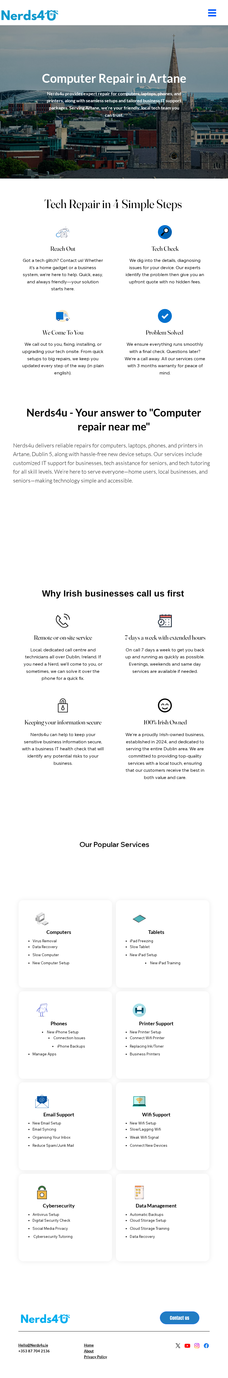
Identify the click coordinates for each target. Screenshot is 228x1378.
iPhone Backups (71, 1046)
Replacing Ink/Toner (147, 1046)
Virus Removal (45, 941)
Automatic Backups (146, 1214)
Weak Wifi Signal (145, 1137)
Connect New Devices (148, 1145)
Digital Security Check (51, 1220)
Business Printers (145, 1054)
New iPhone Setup (63, 1032)
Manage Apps (44, 1054)
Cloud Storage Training (149, 1228)
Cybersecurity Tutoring (53, 1236)
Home (89, 1345)
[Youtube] (187, 1345)
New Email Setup (47, 1123)
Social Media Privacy (50, 1228)
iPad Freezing (141, 941)
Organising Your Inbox (51, 1137)
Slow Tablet (140, 946)
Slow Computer (46, 955)
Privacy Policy (95, 1357)
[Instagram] (197, 1345)
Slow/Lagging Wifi (145, 1129)
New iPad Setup (143, 955)
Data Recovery (45, 946)
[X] (178, 1345)
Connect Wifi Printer (147, 1038)
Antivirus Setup (46, 1214)
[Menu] (212, 13)
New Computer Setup (51, 963)
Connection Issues (69, 1038)
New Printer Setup (145, 1032)
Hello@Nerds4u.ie (33, 1345)
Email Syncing (44, 1129)
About (89, 1351)
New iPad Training (165, 963)
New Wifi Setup (143, 1123)
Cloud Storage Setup (148, 1220)
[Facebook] (206, 1345)
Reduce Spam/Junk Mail (53, 1145)
